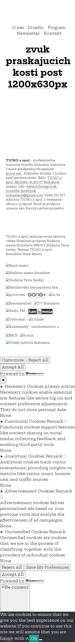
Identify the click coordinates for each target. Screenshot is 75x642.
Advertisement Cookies (29, 491)
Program (57, 27)
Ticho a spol (37, 13)
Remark (55, 421)
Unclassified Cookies (26, 531)
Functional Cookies (25, 421)
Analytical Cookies (25, 456)
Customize (13, 360)
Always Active (60, 386)
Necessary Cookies (24, 386)
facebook (28, 191)
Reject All (38, 360)
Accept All (13, 367)
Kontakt (52, 33)
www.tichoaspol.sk (41, 186)
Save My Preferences (47, 567)
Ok (34, 638)
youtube (12, 191)
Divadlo (36, 27)
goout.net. (14, 173)
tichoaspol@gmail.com (24, 195)
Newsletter (28, 33)
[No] (40, 639)
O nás (18, 27)
